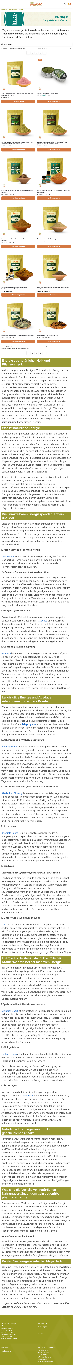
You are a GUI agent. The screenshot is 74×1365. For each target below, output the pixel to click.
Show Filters (8, 44)
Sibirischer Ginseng (12, 793)
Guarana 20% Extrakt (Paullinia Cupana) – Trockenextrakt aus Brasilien (14, 288)
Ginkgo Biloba (9, 1054)
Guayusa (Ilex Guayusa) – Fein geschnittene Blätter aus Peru (53, 288)
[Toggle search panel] (65, 4)
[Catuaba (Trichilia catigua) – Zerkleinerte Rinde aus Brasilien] (18, 171)
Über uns (41, 1330)
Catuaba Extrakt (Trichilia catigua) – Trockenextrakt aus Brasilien (53, 191)
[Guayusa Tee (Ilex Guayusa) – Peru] (54, 316)
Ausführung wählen (54, 101)
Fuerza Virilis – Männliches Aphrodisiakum (50, 239)
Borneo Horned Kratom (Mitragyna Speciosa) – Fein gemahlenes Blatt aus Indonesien (17, 143)
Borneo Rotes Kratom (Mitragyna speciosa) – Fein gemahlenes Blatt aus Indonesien (52, 143)
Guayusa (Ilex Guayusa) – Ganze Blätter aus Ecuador (17, 335)
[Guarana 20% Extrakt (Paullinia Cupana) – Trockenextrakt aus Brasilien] (18, 268)
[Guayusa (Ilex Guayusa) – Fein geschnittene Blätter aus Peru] (54, 268)
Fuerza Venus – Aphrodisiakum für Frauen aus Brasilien (15, 239)
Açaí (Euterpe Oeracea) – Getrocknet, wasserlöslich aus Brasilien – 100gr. (17, 94)
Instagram (6, 1351)
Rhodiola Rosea (9, 832)
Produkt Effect (13, 9)
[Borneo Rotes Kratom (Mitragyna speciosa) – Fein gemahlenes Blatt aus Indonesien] (54, 123)
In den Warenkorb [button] (18, 101)
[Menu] (3, 3)
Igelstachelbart (9, 1010)
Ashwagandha (9, 746)
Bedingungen (42, 1327)
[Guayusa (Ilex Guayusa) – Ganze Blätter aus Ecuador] (18, 316)
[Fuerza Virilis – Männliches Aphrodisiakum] (54, 220)
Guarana (6, 653)
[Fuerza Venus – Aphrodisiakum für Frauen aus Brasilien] (18, 220)
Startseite (4, 9)
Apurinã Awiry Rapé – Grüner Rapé (47, 93)
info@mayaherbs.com (8, 1334)
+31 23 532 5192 (7, 1332)
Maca (4, 924)
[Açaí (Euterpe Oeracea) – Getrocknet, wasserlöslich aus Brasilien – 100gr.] (18, 74)
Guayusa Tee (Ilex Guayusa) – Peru (48, 335)
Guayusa (42, 620)
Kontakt (40, 1333)
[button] (69, 3)
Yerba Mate (7, 556)
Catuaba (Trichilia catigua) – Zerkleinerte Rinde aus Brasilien (17, 191)
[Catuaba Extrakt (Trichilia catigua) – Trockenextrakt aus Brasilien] (54, 171)
